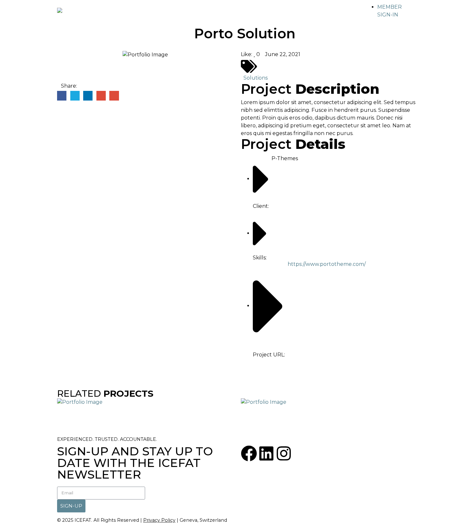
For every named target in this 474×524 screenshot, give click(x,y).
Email (114, 95)
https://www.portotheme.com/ (327, 264)
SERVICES (262, 13)
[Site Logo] (70, 13)
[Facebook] (249, 453)
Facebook (61, 95)
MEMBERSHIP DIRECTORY (202, 13)
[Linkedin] (266, 453)
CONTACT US (336, 13)
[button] (413, 7)
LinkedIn (88, 95)
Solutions (255, 78)
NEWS (297, 13)
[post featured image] (80, 402)
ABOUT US (141, 13)
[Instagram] (284, 453)
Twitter (75, 95)
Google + (101, 95)
